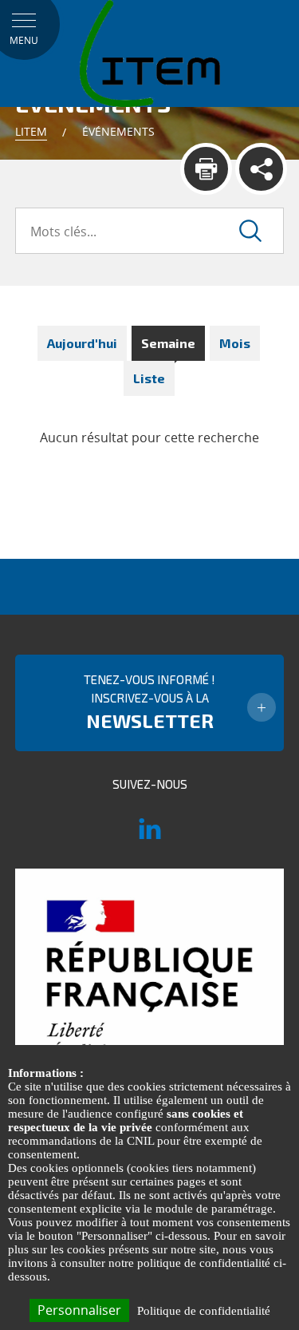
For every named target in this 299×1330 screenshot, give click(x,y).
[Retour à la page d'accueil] (150, 52)
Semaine (168, 342)
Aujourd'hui (82, 342)
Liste (149, 378)
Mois (234, 342)
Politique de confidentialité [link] (203, 1310)
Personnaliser (79, 1310)
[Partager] (261, 169)
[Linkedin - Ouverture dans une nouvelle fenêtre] (150, 836)
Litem (31, 131)
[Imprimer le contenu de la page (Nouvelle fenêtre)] (206, 169)
